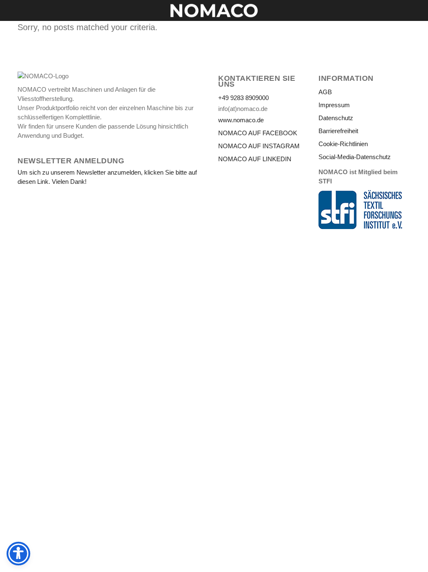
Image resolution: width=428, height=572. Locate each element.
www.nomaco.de (241, 120)
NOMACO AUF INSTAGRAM (259, 145)
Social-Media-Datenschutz (354, 156)
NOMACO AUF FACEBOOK (257, 133)
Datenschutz (335, 117)
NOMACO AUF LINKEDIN (254, 158)
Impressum (334, 104)
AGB (325, 91)
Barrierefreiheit (338, 130)
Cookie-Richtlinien (343, 143)
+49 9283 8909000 (243, 97)
